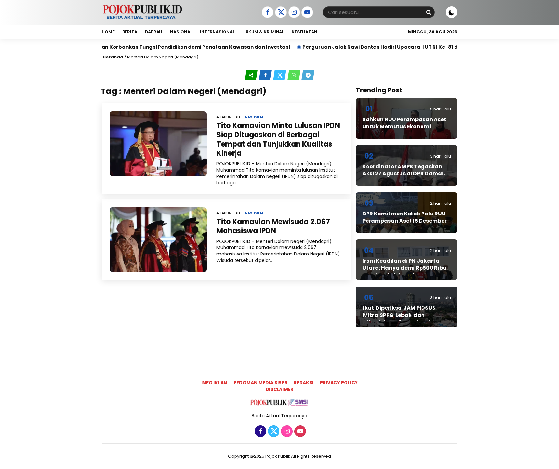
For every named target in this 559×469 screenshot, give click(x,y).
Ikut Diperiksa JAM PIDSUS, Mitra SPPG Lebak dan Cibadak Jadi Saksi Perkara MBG (402, 318)
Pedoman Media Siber (260, 383)
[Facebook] (266, 12)
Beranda (113, 57)
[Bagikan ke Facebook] (266, 75)
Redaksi (303, 383)
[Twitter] (280, 12)
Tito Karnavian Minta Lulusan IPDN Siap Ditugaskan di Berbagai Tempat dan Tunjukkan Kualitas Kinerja (278, 139)
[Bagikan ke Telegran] (307, 75)
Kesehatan (304, 32)
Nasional (181, 32)
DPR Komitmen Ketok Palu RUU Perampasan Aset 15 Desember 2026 (404, 221)
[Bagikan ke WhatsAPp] (294, 75)
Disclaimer (279, 389)
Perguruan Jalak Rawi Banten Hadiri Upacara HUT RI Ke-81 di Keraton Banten (379, 47)
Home (108, 32)
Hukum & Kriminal (263, 32)
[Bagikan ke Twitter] (280, 75)
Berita (129, 32)
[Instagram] (293, 12)
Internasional (217, 32)
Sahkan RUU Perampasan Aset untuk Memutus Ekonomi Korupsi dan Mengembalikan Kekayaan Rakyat (404, 130)
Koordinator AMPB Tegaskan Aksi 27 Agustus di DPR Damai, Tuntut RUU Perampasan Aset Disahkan (403, 177)
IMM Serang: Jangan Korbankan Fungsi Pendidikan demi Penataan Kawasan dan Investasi (150, 47)
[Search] (428, 12)
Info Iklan (214, 383)
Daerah (153, 32)
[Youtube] (306, 12)
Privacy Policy (339, 383)
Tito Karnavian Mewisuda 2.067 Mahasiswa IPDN (273, 226)
